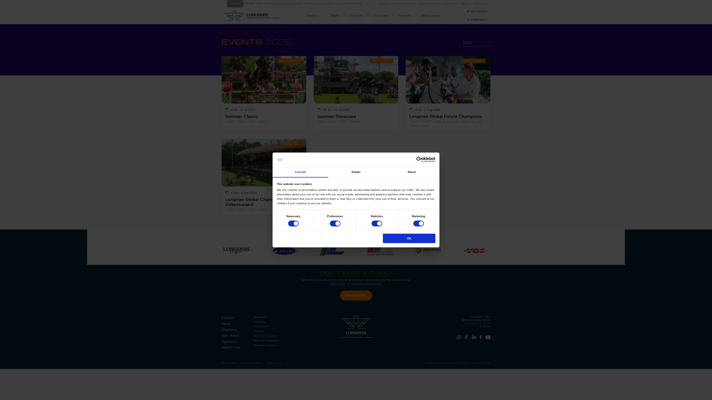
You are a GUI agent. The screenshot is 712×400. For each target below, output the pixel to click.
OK (409, 238)
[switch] (335, 223)
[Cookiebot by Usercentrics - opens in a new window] (419, 159)
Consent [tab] (300, 172)
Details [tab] (356, 172)
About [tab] (412, 172)
